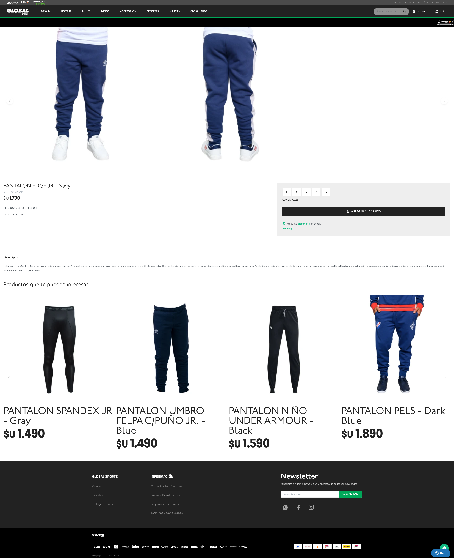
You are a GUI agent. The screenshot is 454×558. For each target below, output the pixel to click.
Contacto (409, 3)
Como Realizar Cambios (166, 486)
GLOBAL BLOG (198, 11)
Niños (105, 11)
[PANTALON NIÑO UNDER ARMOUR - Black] (283, 349)
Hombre (66, 11)
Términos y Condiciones (167, 513)
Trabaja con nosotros (106, 504)
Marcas (175, 11)
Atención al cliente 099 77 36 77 (432, 3)
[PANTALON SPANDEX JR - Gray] (58, 349)
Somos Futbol (39, 3)
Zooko (10, 3)
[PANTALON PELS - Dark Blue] (395, 349)
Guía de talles (290, 200)
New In (45, 11)
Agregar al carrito (366, 211)
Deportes (152, 11)
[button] (404, 11)
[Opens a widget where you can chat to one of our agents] (440, 553)
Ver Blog (287, 229)
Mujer (86, 11)
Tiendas (397, 3)
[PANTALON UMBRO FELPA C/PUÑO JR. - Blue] (170, 349)
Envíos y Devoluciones (165, 495)
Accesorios (128, 11)
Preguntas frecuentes (165, 504)
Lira (23, 3)
